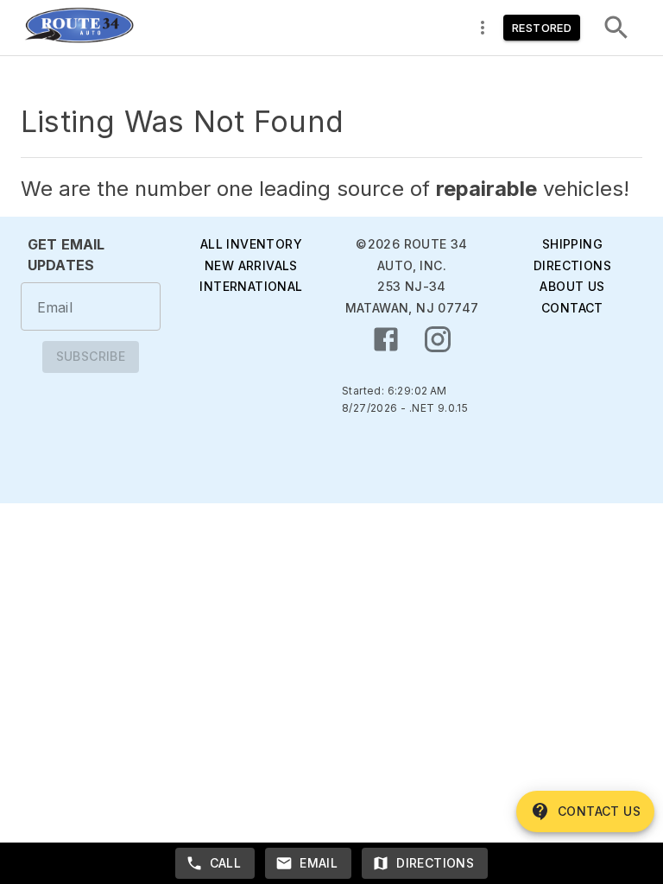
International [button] (250, 286)
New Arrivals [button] (251, 265)
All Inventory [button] (251, 244)
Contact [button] (572, 307)
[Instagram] (438, 339)
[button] (78, 27)
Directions (572, 265)
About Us (572, 286)
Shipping (572, 244)
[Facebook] (386, 339)
